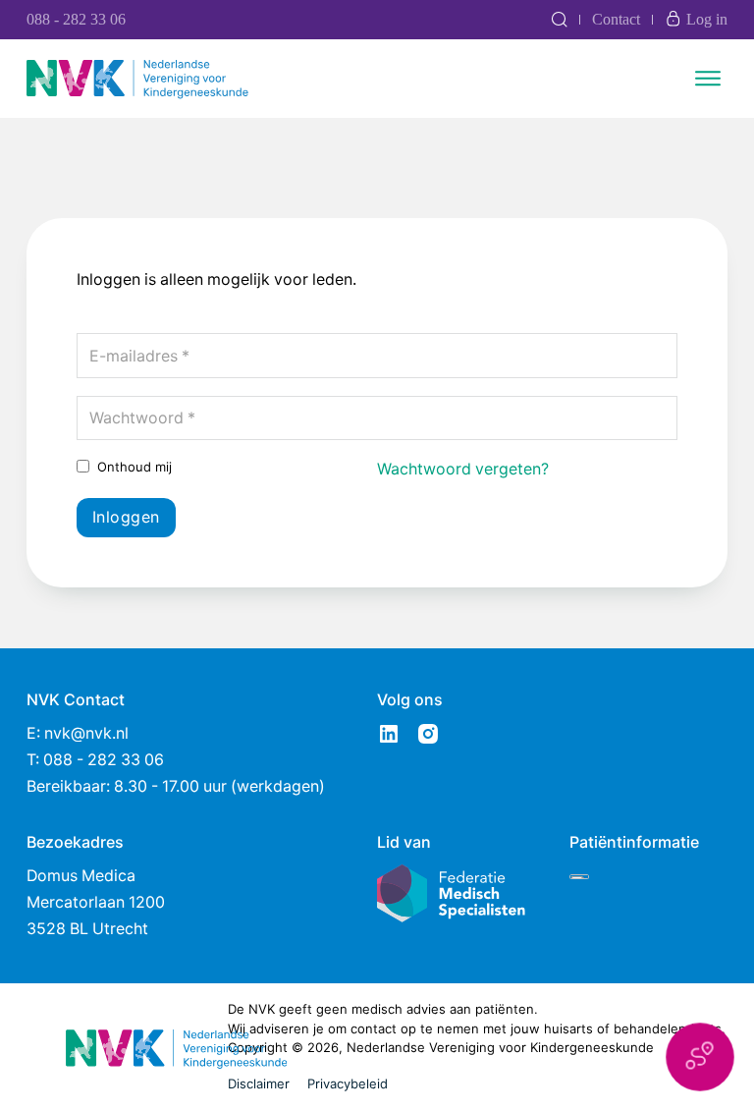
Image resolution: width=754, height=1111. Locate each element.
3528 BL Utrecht (87, 928)
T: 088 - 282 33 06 (95, 759)
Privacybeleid (347, 1083)
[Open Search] (559, 19)
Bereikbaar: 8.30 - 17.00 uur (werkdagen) (176, 786)
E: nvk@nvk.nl (78, 733)
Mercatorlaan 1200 (96, 902)
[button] (700, 1057)
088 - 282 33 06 (76, 19)
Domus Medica (81, 875)
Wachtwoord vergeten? (463, 469)
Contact (616, 19)
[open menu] (707, 78)
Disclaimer (259, 1083)
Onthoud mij (134, 466)
